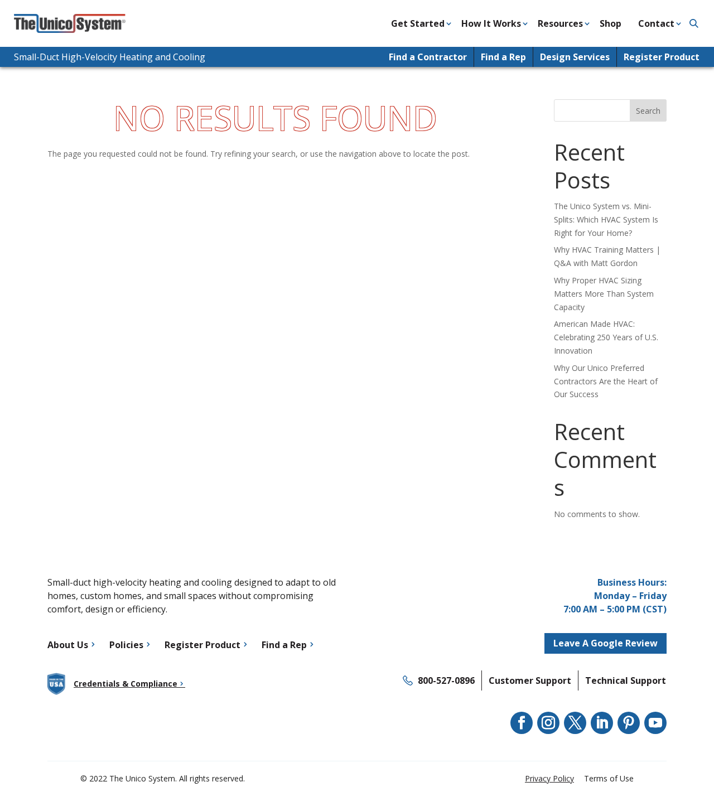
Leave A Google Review (605, 643)
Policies (126, 645)
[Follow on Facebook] (521, 723)
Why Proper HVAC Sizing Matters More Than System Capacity (604, 293)
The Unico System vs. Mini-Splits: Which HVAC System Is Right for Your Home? (606, 219)
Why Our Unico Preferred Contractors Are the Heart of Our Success (606, 381)
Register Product (661, 57)
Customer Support (530, 680)
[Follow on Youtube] (655, 723)
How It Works (491, 23)
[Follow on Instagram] (548, 723)
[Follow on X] (575, 723)
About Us (67, 645)
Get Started (418, 23)
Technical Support (625, 680)
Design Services (575, 57)
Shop (610, 23)
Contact (656, 23)
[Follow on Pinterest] (628, 723)
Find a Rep (503, 57)
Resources (560, 23)
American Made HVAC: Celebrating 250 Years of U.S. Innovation (606, 337)
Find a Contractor (428, 57)
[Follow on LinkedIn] (602, 723)
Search (648, 110)
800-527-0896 (446, 680)
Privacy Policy (549, 778)
